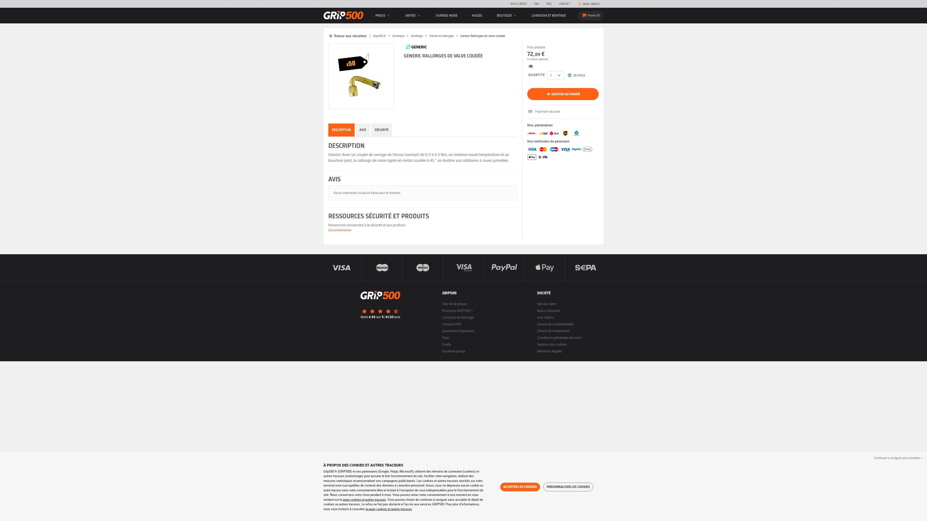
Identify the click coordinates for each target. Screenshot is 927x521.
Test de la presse (454, 304)
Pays (446, 337)
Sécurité (381, 130)
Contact (564, 3)
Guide (446, 344)
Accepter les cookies (520, 487)
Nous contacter (548, 310)
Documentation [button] (339, 230)
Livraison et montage (549, 15)
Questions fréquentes (458, 331)
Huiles (477, 15)
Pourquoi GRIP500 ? (457, 310)
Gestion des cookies (552, 344)
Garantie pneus (453, 351)
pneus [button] (380, 15)
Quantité (536, 75)
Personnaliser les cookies (568, 487)
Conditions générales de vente (559, 337)
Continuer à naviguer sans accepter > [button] (898, 458)
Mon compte (591, 4)
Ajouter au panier (565, 94)
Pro (548, 3)
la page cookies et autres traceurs (388, 509)
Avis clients (519, 3)
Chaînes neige (446, 15)
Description (341, 130)
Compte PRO (452, 324)
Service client (546, 304)
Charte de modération (553, 331)
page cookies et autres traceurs (364, 499)
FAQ (536, 3)
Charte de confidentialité (555, 324)
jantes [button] (410, 15)
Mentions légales (549, 351)
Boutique (505, 15)
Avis (362, 130)
